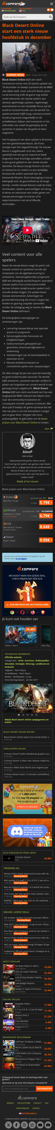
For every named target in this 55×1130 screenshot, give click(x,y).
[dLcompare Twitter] (7, 1125)
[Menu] (51, 4)
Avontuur (29, 660)
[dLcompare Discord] (47, 1125)
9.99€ (45, 540)
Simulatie (9, 663)
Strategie (19, 663)
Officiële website (13, 657)
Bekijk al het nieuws (27, 481)
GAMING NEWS (15, 75)
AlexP (28, 75)
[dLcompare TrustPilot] (31, 1125)
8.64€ (45, 526)
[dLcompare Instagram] (23, 1125)
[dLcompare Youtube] (39, 1125)
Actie (20, 660)
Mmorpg (30, 663)
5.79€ (45, 502)
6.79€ (45, 515)
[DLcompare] (27, 1097)
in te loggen (21, 558)
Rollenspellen (42, 660)
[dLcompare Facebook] (15, 1125)
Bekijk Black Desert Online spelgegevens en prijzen (27, 720)
